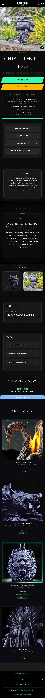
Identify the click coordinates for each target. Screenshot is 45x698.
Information (22, 685)
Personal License (22, 143)
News (22, 679)
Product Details (22, 128)
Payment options (30, 94)
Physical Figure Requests (22, 150)
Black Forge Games (22, 690)
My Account (22, 674)
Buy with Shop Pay (15, 94)
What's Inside (22, 136)
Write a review (22, 397)
